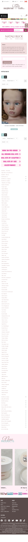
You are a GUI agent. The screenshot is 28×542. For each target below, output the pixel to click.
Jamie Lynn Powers (5, 303)
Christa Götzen (5, 225)
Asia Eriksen (4, 273)
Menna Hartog (5, 241)
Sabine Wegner (5, 205)
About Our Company (5, 506)
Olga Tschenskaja (5, 229)
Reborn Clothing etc (5, 415)
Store (11, 38)
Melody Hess (4, 368)
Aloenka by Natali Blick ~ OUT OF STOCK (14, 125)
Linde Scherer (4, 295)
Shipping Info (15, 506)
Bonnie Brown (5, 328)
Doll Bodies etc (4, 176)
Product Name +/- (11, 80)
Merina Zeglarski (5, 384)
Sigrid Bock (4, 324)
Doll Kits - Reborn (5, 174)
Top (26, 26)
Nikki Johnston (5, 376)
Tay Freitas (4, 309)
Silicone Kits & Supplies (6, 421)
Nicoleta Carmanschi (6, 277)
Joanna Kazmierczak (6, 237)
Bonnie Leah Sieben (6, 219)
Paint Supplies (4, 413)
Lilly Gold (4, 275)
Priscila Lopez (4, 213)
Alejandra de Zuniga (6, 182)
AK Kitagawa (4, 269)
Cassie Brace (4, 223)
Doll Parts (3, 403)
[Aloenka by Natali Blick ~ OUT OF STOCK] (14, 106)
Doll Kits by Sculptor (19, 38)
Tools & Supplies (4, 423)
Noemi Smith (4, 289)
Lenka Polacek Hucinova (7, 271)
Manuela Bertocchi (6, 316)
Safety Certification (5, 511)
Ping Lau (3, 378)
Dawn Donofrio (5, 336)
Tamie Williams (5, 188)
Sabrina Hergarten (5, 259)
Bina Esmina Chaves (6, 199)
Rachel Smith (4, 314)
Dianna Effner (4, 297)
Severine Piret (4, 279)
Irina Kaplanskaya (5, 263)
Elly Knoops (4, 233)
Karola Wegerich (5, 356)
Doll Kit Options (4, 401)
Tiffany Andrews (5, 201)
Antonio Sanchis (5, 285)
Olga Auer (4, 374)
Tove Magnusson (5, 305)
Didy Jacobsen (5, 340)
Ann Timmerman (5, 299)
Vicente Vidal (4, 330)
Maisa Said (4, 211)
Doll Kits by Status (5, 397)
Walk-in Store (3, 508)
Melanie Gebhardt (5, 332)
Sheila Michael (5, 392)
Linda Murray (4, 366)
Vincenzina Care (5, 344)
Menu (4, 16)
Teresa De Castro (5, 334)
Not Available (14, 129)
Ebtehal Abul (4, 267)
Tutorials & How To (5, 425)
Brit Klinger (4, 221)
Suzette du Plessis (5, 257)
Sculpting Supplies (5, 419)
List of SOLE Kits (4, 429)
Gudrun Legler (5, 348)
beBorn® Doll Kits (5, 399)
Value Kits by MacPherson (6, 172)
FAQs (13, 508)
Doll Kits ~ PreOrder (5, 170)
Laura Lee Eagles (5, 360)
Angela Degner (5, 192)
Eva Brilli (3, 235)
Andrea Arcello (5, 283)
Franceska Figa (5, 370)
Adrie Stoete (4, 217)
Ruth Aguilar (4, 203)
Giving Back (3, 517)
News (2, 504)
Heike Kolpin (4, 350)
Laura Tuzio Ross (5, 362)
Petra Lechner (4, 243)
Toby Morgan (5, 253)
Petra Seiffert (4, 245)
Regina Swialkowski (6, 380)
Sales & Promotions (5, 417)
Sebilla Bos (4, 388)
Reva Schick (4, 382)
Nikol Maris (4, 261)
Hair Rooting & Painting (6, 411)
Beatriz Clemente (5, 184)
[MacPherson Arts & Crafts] (14, 8)
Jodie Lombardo (5, 307)
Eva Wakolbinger (5, 326)
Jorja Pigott (4, 239)
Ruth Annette (4, 301)
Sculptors (3, 509)
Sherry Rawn (4, 249)
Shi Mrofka (4, 251)
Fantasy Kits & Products (6, 407)
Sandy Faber (4, 386)
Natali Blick (4, 372)
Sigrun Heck (4, 352)
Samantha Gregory (6, 265)
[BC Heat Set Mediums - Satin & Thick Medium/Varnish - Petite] (14, 467)
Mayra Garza (4, 320)
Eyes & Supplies (4, 405)
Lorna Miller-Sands (6, 207)
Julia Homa (4, 281)
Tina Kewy (4, 394)
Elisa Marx (4, 342)
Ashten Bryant (5, 322)
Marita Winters (5, 364)
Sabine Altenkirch (5, 247)
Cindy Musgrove (5, 227)
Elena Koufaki (4, 194)
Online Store (3, 502)
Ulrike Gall (4, 255)
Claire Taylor (4, 209)
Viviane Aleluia (5, 338)
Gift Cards (3, 409)
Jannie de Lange (5, 354)
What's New (3, 427)
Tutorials (14, 511)
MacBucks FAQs (15, 509)
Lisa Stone (4, 312)
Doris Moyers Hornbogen (7, 291)
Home (6, 38)
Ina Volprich (4, 293)
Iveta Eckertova (5, 318)
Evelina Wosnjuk (5, 346)
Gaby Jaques (4, 215)
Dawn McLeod (5, 231)
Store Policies (15, 504)
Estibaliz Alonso (5, 190)
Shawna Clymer (5, 390)
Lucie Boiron (4, 287)
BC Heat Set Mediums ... (14, 488)
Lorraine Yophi (5, 358)
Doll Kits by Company (6, 178)
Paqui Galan (4, 186)
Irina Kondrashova (5, 197)
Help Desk (14, 502)
